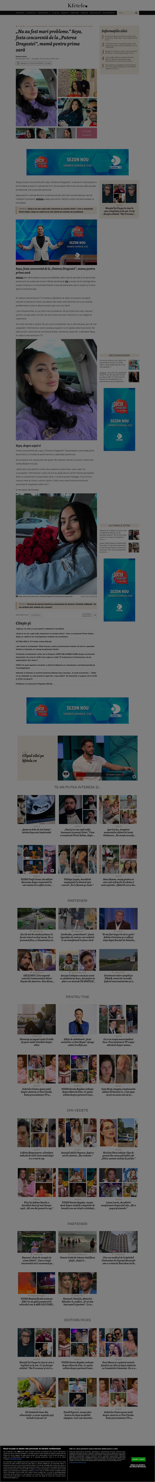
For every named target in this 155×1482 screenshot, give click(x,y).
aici (35, 1470)
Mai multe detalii (15, 1459)
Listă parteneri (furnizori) (77, 1462)
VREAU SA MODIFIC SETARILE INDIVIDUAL (137, 1465)
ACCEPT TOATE (138, 1459)
